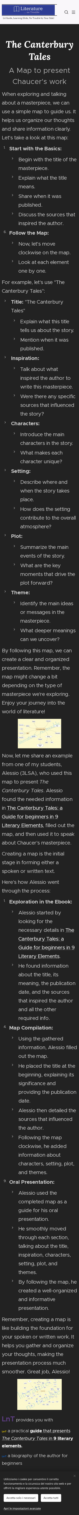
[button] (66, 12)
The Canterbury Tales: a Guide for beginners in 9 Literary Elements (32, 816)
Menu (73, 12)
